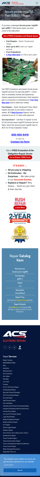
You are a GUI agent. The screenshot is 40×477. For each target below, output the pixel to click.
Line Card (6, 381)
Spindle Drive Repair (9, 435)
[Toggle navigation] (37, 3)
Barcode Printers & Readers (11, 392)
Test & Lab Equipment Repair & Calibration (16, 443)
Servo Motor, (16, 433)
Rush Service (17, 112)
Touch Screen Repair (9, 446)
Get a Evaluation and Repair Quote (21, 36)
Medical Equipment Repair (11, 419)
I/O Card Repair (7, 403)
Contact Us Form (20, 141)
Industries (6, 368)
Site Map (6, 379)
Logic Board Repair (9, 417)
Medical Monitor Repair (10, 422)
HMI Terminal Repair (9, 400)
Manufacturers (7, 371)
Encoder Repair (7, 398)
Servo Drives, (7, 433)
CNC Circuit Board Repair (11, 395)
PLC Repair (6, 425)
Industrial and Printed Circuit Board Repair (16, 406)
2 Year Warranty (13, 55)
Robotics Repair (8, 430)
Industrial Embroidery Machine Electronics (16, 408)
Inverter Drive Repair (9, 411)
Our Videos (6, 376)
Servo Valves (24, 433)
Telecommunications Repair (11, 441)
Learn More (20, 208)
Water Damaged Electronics (11, 449)
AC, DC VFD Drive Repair (11, 387)
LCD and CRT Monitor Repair (12, 414)
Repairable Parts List (9, 452)
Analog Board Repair (9, 390)
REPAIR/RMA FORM (9, 363)
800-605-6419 (20, 134)
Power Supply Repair (9, 427)
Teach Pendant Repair (10, 438)
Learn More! (8, 465)
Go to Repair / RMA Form (20, 157)
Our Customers (7, 373)
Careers (5, 384)
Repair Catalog (7, 360)
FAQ (4, 365)
